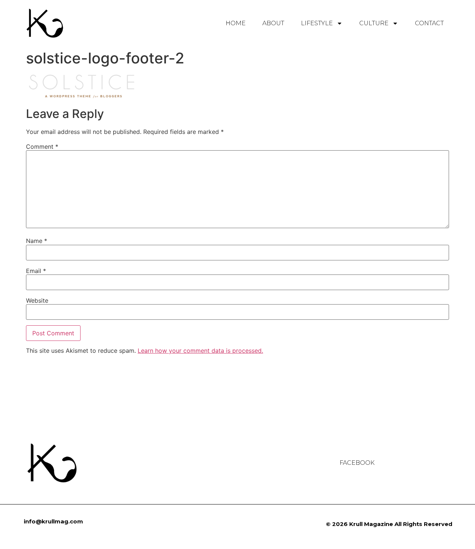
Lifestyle (317, 23)
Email (36, 271)
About (273, 23)
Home (236, 23)
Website (37, 300)
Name (36, 241)
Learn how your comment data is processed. (200, 350)
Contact (429, 23)
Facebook (357, 463)
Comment (42, 146)
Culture (374, 23)
